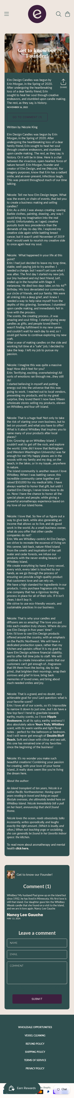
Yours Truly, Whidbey (49, 724)
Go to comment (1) (27, 117)
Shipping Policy (35, 1052)
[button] (6, 14)
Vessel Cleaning (35, 1035)
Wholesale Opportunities (35, 1027)
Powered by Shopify (41, 1088)
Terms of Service (35, 1060)
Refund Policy (35, 1044)
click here (22, 848)
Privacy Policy (35, 1068)
